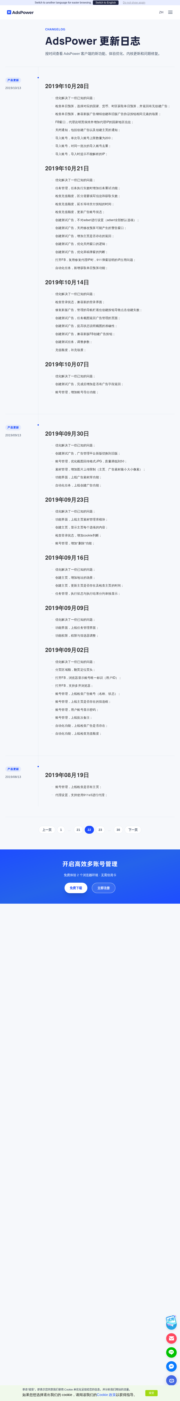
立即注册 (103, 888)
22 (89, 830)
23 (100, 830)
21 (78, 830)
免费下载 (76, 888)
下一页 (133, 830)
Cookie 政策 (106, 1395)
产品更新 (13, 80)
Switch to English (105, 2)
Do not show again (134, 2)
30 (118, 830)
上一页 (47, 830)
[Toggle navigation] (170, 12)
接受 (151, 1393)
